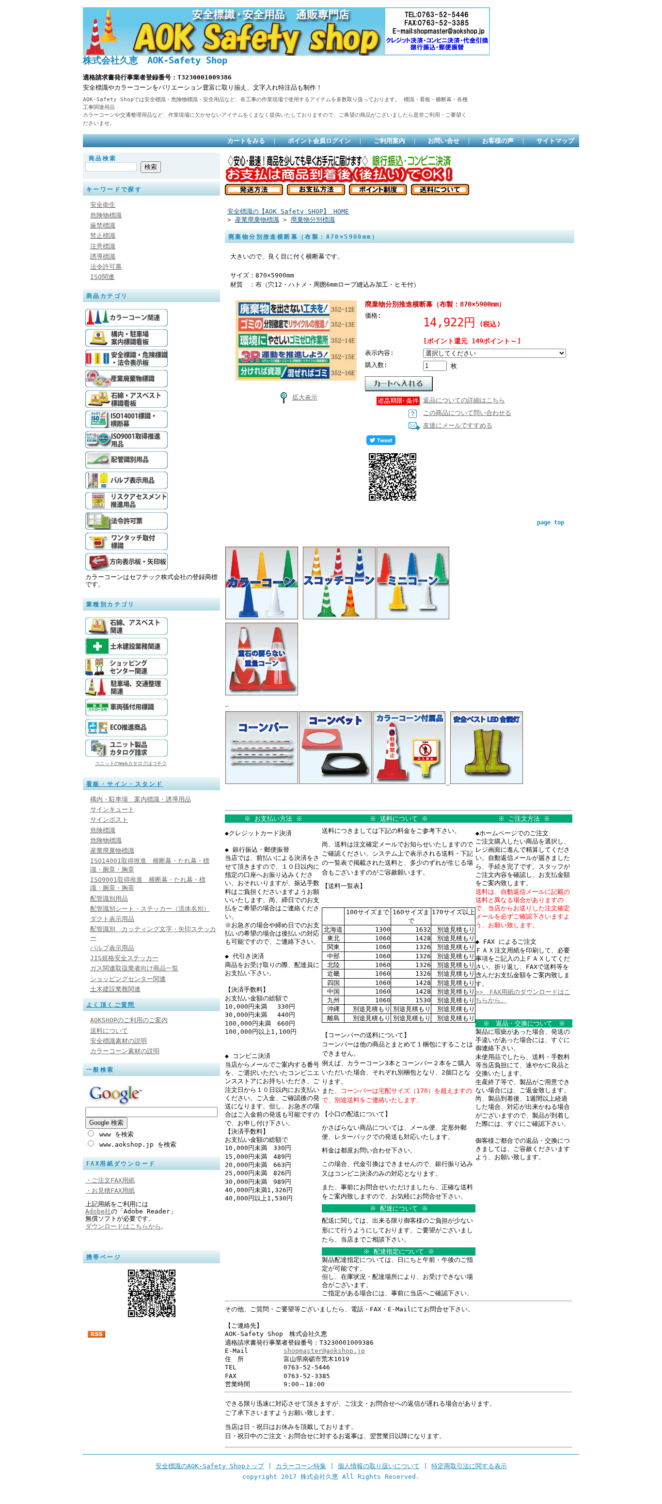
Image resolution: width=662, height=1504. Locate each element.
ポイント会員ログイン (319, 140)
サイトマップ (555, 140)
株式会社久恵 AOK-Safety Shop (155, 60)
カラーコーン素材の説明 (124, 1051)
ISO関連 (102, 276)
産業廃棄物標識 (112, 850)
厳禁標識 (102, 225)
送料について (109, 1030)
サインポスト (109, 819)
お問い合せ (443, 140)
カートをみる (246, 140)
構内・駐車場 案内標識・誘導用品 (140, 799)
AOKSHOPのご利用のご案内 (129, 1020)
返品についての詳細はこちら (464, 400)
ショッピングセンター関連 (128, 978)
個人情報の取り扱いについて (379, 1466)
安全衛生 (102, 204)
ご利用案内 (389, 140)
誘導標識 (102, 256)
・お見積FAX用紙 (110, 1190)
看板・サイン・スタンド (124, 784)
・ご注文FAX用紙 (110, 1180)
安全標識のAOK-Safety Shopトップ (210, 1466)
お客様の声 (498, 140)
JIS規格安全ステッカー (124, 958)
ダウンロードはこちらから (123, 1226)
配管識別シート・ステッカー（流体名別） (150, 908)
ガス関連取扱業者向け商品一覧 (134, 968)
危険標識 (102, 830)
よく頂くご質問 (110, 1004)
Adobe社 (98, 1211)
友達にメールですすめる (457, 425)
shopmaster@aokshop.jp (324, 1350)
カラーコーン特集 (301, 1466)
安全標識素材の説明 (118, 1040)
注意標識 (102, 246)
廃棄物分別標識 (313, 219)
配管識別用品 (109, 898)
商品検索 (103, 158)
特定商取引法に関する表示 (469, 1466)
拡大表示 (304, 397)
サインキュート (112, 809)
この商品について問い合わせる (467, 412)
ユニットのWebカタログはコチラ (131, 763)
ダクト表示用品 (112, 918)
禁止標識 (102, 235)
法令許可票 (106, 266)
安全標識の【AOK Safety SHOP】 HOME (288, 211)
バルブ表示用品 (112, 948)
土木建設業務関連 (115, 989)
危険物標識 (106, 215)
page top (550, 522)
